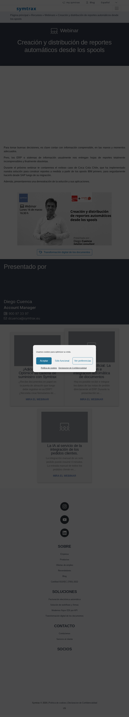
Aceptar (44, 360)
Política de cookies (49, 368)
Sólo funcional (62, 360)
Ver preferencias (82, 360)
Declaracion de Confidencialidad (73, 368)
